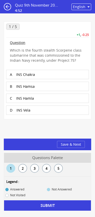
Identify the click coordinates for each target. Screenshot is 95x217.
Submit (48, 205)
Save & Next (71, 144)
